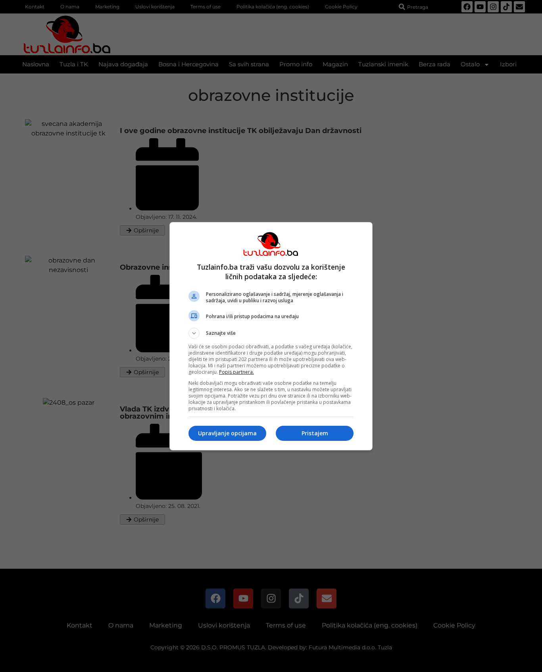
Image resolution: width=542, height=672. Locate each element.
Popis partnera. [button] (236, 372)
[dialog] (271, 336)
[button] (271, 333)
